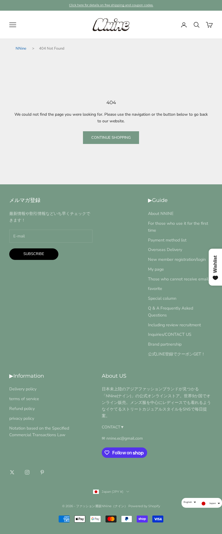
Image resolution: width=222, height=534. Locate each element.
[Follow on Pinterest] (42, 472)
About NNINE (160, 213)
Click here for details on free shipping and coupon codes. (111, 5)
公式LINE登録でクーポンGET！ (176, 354)
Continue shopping (111, 137)
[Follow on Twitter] (12, 472)
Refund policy (22, 408)
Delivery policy (22, 389)
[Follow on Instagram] (27, 472)
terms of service (24, 399)
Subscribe (33, 253)
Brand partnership (165, 344)
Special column (162, 298)
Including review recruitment (174, 325)
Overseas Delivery (165, 249)
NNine (21, 48)
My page (156, 269)
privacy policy (21, 418)
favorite (155, 288)
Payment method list (167, 240)
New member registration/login (177, 259)
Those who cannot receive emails (179, 279)
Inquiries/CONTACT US (169, 334)
